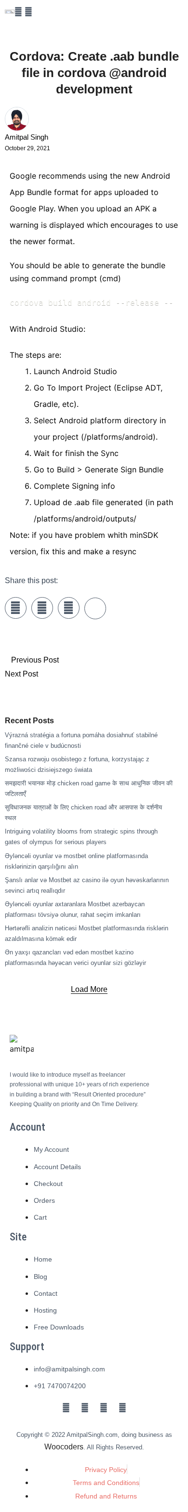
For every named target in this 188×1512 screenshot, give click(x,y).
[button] (89, 989)
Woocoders (63, 1447)
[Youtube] (103, 1407)
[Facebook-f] (18, 11)
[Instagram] (28, 11)
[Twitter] (85, 1407)
